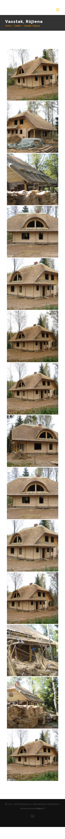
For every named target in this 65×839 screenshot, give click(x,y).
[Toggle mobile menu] (58, 10)
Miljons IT (40, 814)
